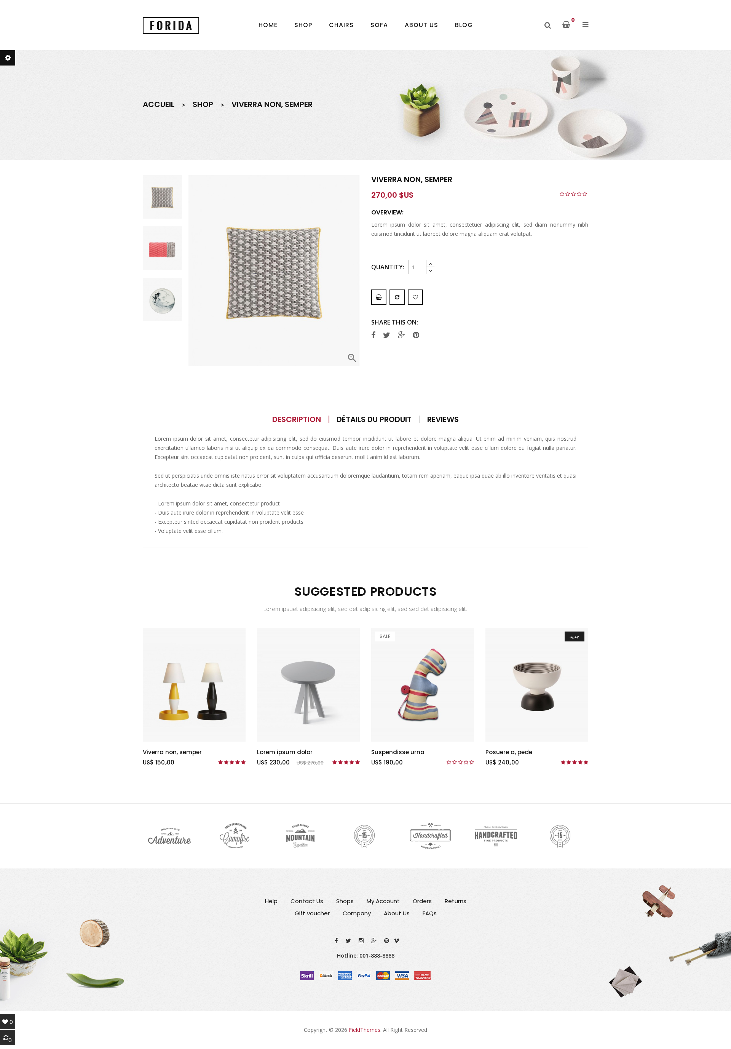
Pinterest (417, 335)
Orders (422, 901)
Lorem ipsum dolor (285, 752)
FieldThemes (364, 1029)
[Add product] (397, 297)
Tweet (387, 335)
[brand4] (365, 836)
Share (374, 335)
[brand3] (300, 836)
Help (271, 901)
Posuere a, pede (508, 752)
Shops (345, 901)
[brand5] (430, 836)
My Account (383, 901)
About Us (397, 913)
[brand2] (235, 836)
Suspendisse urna (398, 752)
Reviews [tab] (443, 419)
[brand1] (169, 836)
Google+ (402, 335)
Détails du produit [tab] (374, 419)
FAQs (430, 913)
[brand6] (496, 836)
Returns (455, 901)
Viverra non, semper (172, 752)
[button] (585, 24)
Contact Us (306, 901)
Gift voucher (312, 913)
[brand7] (561, 836)
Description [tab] (296, 419)
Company (357, 913)
